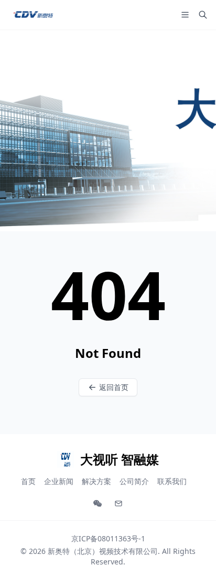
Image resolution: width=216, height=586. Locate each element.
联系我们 (172, 481)
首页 (28, 481)
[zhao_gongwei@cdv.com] (118, 503)
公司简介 (134, 481)
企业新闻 (58, 481)
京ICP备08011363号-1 (108, 538)
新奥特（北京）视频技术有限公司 (103, 551)
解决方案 (96, 481)
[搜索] (203, 14)
